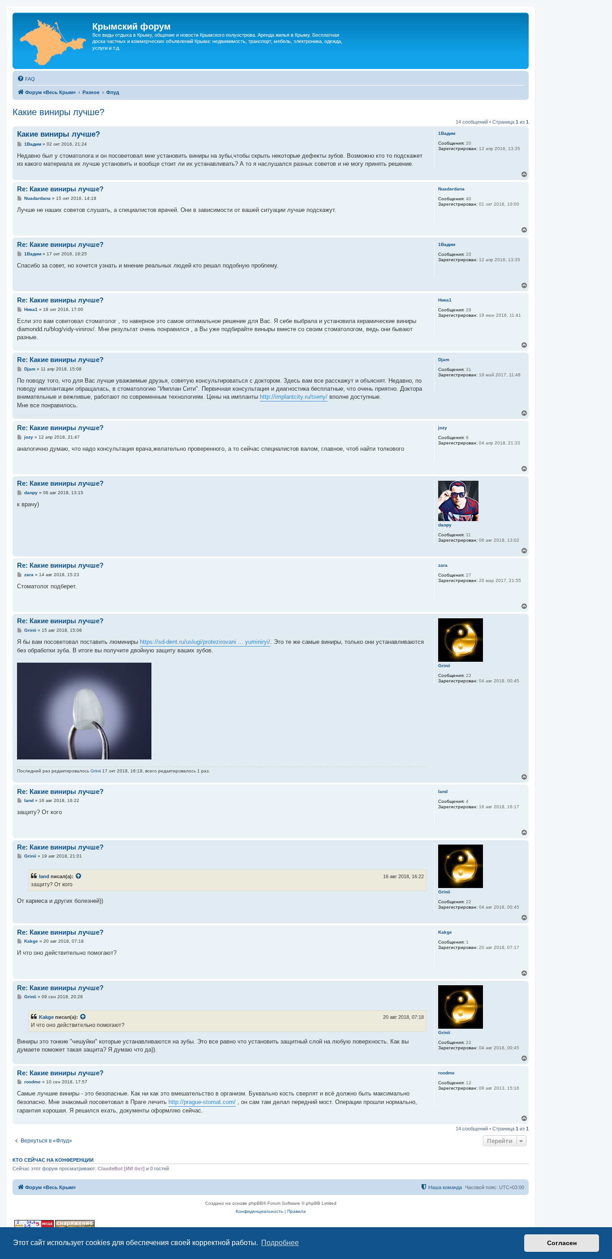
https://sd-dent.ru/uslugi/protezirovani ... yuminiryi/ (205, 641)
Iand (443, 791)
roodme (446, 1072)
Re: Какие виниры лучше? (60, 189)
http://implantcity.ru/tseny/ (294, 396)
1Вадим (446, 133)
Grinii (444, 665)
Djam (443, 359)
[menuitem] (26, 78)
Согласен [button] (562, 1242)
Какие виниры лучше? (58, 112)
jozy (442, 427)
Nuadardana (451, 188)
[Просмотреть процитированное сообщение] (79, 876)
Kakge (445, 932)
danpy (445, 524)
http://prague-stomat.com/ (202, 1102)
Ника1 (445, 300)
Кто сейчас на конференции (53, 1160)
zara (443, 565)
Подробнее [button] (280, 1242)
